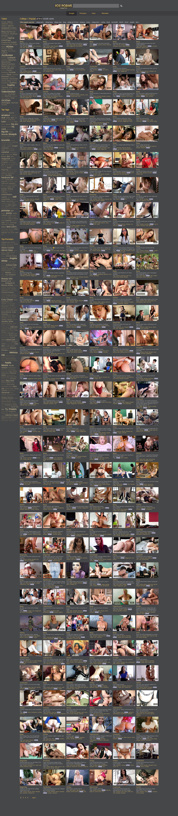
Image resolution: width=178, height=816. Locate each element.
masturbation (6, 194)
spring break (145, 559)
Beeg (3, 32)
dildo (12, 156)
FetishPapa (6, 40)
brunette (5, 140)
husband (10, 181)
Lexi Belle (7, 341)
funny (3, 171)
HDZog (10, 49)
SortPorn (13, 83)
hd (12, 177)
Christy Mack (5, 297)
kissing (14, 185)
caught (52, 197)
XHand (14, 96)
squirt (7, 222)
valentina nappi (37, 534)
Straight (71, 13)
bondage (4, 136)
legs (13, 187)
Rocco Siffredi (6, 382)
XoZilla (7, 98)
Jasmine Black (6, 316)
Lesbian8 (11, 58)
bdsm (3, 124)
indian (15, 181)
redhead (4, 215)
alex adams (73, 790)
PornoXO (5, 77)
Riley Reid (10, 381)
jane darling (121, 352)
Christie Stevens (11, 296)
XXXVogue (5, 103)
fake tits (8, 164)
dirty (151, 275)
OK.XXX (10, 68)
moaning (13, 199)
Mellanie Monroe (10, 355)
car (155, 71)
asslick (102, 325)
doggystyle (5, 159)
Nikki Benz (11, 368)
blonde (4, 134)
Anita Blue (4, 267)
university (22, 713)
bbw (16, 122)
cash (86, 94)
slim (26, 405)
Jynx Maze (4, 329)
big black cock (6, 127)
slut (2, 221)
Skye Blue (8, 403)
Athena (8, 273)
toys (16, 229)
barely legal (96, 457)
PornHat (12, 72)
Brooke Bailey (11, 287)
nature (16, 201)
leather (114, 252)
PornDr (9, 70)
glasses (127, 174)
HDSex (9, 46)
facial (3, 164)
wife (16, 232)
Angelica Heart (12, 261)
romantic (3, 217)
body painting (80, 534)
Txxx (11, 87)
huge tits (4, 181)
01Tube (3, 22)
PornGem (4, 72)
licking (10, 189)
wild (2, 234)
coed (52, 222)
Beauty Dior (7, 278)
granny (125, 610)
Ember (12, 305)
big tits (4, 131)
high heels (61, 147)
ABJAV (11, 24)
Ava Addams (10, 275)
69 (93, 325)
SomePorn (5, 83)
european (4, 162)
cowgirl (15, 146)
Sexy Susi (10, 396)
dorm (137, 22)
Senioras (5, 79)
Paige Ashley (12, 371)
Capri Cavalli (5, 289)
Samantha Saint (6, 386)
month (45, 19)
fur (136, 793)
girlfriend (4, 173)
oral (9, 205)
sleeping (82, 22)
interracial (4, 183)
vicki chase (23, 535)
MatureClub (6, 62)
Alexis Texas (10, 252)
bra (108, 377)
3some (11, 113)
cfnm (143, 613)
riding (9, 215)
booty (9, 136)
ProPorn (12, 77)
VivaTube (11, 94)
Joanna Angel (10, 325)
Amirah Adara (11, 256)
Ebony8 (11, 36)
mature (4, 197)
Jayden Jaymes (6, 319)
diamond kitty (56, 560)
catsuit (77, 688)
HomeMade (11, 51)
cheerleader (23, 149)
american (13, 115)
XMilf (2, 98)
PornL (9, 74)
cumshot (5, 152)
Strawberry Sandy (11, 405)
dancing (115, 610)
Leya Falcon (10, 344)
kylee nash (98, 791)
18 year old (4, 113)
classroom (139, 121)
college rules (58, 22)
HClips (15, 44)
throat (3, 229)
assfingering (139, 302)
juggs (6, 185)
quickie (40, 378)
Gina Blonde (6, 312)
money (88, 22)
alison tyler (54, 353)
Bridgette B (10, 283)
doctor (126, 22)
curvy (7, 154)
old (6, 205)
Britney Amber (7, 285)
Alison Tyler (5, 254)
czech (114, 766)
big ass (14, 124)
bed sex (75, 44)
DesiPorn (14, 34)
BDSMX (15, 30)
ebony (12, 160)
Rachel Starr (5, 377)
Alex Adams (9, 246)
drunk (108, 22)
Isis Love (11, 314)
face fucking (12, 162)
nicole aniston (124, 535)
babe (3, 122)
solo (3, 223)
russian (14, 217)
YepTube (14, 103)
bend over (28, 583)
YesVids (4, 105)
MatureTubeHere (8, 64)
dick (8, 156)
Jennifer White (7, 321)
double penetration (48, 459)
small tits (8, 221)
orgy (2, 207)
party (56, 121)
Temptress (12, 411)
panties (12, 207)
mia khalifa (114, 22)
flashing (103, 738)
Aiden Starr (10, 244)
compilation (9, 144)
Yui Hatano (12, 420)
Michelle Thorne (6, 357)
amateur (5, 115)
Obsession (4, 371)
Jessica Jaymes (6, 323)
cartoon (26, 637)
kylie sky (58, 300)
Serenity (3, 396)
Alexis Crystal (7, 248)
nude (13, 203)
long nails (27, 509)
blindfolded (46, 612)
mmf (110, 274)
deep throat (46, 47)
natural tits (9, 201)
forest (144, 277)
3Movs (10, 22)
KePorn (3, 58)
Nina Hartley (11, 369)
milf (14, 197)
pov (12, 211)
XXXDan (5, 100)
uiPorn (3, 89)
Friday (3, 310)
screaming (4, 218)
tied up (149, 200)
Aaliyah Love (5, 242)
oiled (2, 205)
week (51, 19)
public (3, 213)
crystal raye (74, 96)
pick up (29, 459)
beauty (8, 124)
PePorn (3, 70)
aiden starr (142, 459)
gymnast (32, 200)
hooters (16, 179)
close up (15, 142)
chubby (9, 142)
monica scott (37, 72)
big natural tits (11, 129)
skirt (124, 252)
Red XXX (13, 377)
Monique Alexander (7, 360)
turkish (121, 22)
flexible (73, 738)
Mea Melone (5, 353)
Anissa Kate (11, 265)
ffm (101, 97)
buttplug (149, 558)
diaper (103, 584)
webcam (4, 232)
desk (118, 71)
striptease (4, 224)
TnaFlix (11, 85)
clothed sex (30, 149)
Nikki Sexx (4, 369)
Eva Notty (4, 308)
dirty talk (123, 250)
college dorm (95, 22)
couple (9, 146)
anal (3, 118)
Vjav (2, 96)
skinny (16, 218)
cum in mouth (10, 150)
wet (9, 232)
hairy (3, 175)
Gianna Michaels (11, 310)
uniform (92, 71)
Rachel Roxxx (11, 375)
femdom (3, 168)
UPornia (9, 89)
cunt (2, 154)
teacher (37, 509)
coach (102, 508)
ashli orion (72, 765)
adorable (95, 432)
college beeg (49, 22)
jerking (142, 793)
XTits (12, 98)
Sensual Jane (11, 394)
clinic (53, 738)
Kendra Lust (13, 334)
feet (2, 166)
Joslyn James (5, 327)
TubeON (4, 87)
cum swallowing (127, 403)
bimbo (104, 484)
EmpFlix (4, 38)
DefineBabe (5, 34)
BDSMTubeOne (6, 30)
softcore (14, 220)
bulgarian (138, 613)
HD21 (3, 47)
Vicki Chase (4, 420)
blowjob (13, 134)
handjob (8, 175)
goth (125, 585)
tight (7, 229)
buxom (100, 124)
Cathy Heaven (12, 290)
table (54, 431)
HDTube (4, 49)
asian (8, 118)
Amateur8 (5, 28)
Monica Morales (11, 359)
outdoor (7, 207)
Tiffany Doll (4, 413)
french (11, 170)
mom (3, 201)
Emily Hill (4, 307)
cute (10, 154)
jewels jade (128, 637)
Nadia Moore (6, 364)
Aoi (10, 267)
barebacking (10, 122)
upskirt (91, 741)
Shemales (105, 13)
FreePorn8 (5, 42)
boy (29, 274)
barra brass (107, 713)
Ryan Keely (10, 384)
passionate (4, 208)
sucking (11, 224)
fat (17, 164)
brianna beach (75, 791)
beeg (64, 22)
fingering (4, 170)
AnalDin (13, 28)
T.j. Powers (11, 409)
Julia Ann (14, 327)
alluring (48, 378)
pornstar (5, 210)
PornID (3, 74)
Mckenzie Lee (12, 350)
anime (24, 636)
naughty (3, 203)
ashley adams (143, 584)
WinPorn (8, 96)
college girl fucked (72, 22)
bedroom (55, 96)
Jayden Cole (11, 317)
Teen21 (3, 85)
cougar (3, 146)
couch (72, 278)
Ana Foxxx (5, 258)
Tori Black (11, 413)
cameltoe (24, 793)
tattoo (3, 227)
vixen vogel (69, 252)
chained (81, 713)
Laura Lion (10, 340)
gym (76, 738)
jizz (2, 185)
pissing (16, 208)
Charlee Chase (5, 294)
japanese (12, 183)
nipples (9, 203)
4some (25, 147)
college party (40, 22)
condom (62, 738)
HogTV (4, 51)
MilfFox (13, 66)
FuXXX (13, 42)
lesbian (4, 189)
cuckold (12, 148)
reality (15, 213)
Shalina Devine (7, 398)
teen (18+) (11, 226)
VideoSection (8, 91)
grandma (120, 610)
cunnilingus (13, 152)
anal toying (34, 172)
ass (12, 118)
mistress (119, 252)
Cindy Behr (13, 297)
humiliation (34, 712)
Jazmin (15, 319)
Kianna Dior (4, 335)
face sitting (57, 713)
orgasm (14, 205)
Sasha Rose (11, 390)
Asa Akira (10, 269)
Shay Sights (9, 400)
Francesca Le (12, 308)
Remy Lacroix (5, 378)
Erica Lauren (12, 307)
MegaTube (5, 66)
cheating (3, 142)
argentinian (73, 277)
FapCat (11, 38)
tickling (40, 712)
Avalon (11, 276)
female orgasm (9, 166)
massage (4, 192)
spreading (96, 275)
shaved (10, 218)
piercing (11, 208)
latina (9, 187)
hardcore (5, 177)
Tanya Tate (4, 411)
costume (154, 791)
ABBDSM (4, 24)
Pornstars (83, 13)
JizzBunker (7, 55)
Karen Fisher (10, 330)
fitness (68, 738)
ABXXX (11, 26)
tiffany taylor (61, 302)
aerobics (72, 737)
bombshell (50, 638)
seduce (92, 403)
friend (15, 170)
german (14, 171)
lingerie (3, 191)
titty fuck (11, 229)
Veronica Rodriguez (11, 419)
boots (52, 71)
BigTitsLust (10, 32)
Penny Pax (5, 373)
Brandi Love (6, 281)
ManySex (12, 60)
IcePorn (4, 53)
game (145, 484)
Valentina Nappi (11, 415)
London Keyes (10, 346)
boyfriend (151, 378)
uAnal (15, 87)
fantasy (13, 164)
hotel (100, 485)
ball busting (119, 484)
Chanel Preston (7, 292)
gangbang (8, 171)
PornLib (15, 74)
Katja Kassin (10, 332)
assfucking (11, 119)
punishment (106, 585)
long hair (9, 191)
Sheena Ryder (6, 401)
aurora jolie (51, 355)
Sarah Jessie (9, 388)
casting (13, 140)
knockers (4, 187)
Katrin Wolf (4, 334)
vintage (11, 231)
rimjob (14, 215)
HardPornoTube (6, 44)
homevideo (9, 180)
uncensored (4, 231)
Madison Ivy (5, 348)
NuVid (3, 68)
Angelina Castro (6, 263)
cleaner (68, 535)
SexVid (14, 81)
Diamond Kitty (11, 303)
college (3, 144)
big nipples (37, 636)
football (138, 174)
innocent (149, 688)
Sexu (9, 81)
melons (10, 197)
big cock (25, 96)
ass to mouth (104, 249)
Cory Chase (7, 299)
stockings (13, 223)
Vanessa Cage (6, 417)
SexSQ (3, 81)
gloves (54, 740)
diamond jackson (127, 149)
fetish (9, 168)
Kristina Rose (5, 337)
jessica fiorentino (129, 352)
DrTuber (4, 36)
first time (122, 174)
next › (34, 798)
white (12, 232)
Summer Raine (5, 407)
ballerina (126, 302)
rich (23, 432)
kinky (9, 185)
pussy (9, 213)
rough (9, 217)
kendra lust (128, 687)
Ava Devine (4, 276)
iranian (103, 402)
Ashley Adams (6, 270)
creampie (5, 148)
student (132, 22)
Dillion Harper (5, 305)
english (27, 97)
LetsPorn (4, 60)
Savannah (5, 392)
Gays (93, 13)
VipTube (4, 94)
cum (3, 150)
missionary (5, 199)
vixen (85, 250)
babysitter (80, 687)
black (11, 132)
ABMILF (4, 26)
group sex (11, 173)
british (7, 138)
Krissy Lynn (13, 336)
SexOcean (13, 79)
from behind (79, 46)
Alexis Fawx (7, 250)
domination (56, 175)
